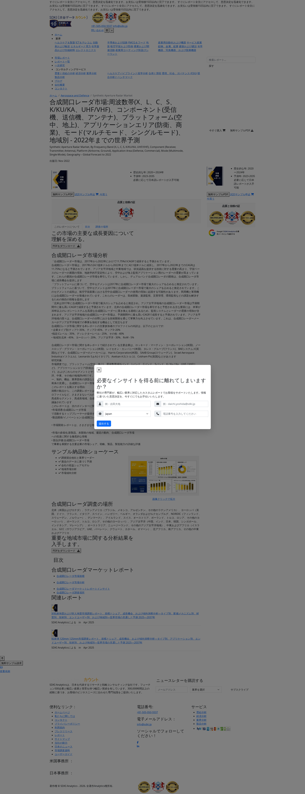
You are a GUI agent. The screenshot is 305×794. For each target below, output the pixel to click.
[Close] (99, 369)
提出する (104, 423)
